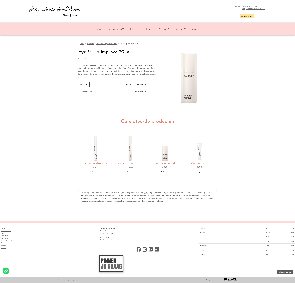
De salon (179, 29)
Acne (2, 233)
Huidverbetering (6, 231)
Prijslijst (134, 29)
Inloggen (74, 280)
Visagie (3, 245)
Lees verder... (83, 78)
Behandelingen (115, 29)
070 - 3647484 (105, 237)
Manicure (4, 243)
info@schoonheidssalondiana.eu (254, 9)
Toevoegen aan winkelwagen (136, 84)
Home (98, 29)
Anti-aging (4, 238)
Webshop (162, 29)
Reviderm (90, 44)
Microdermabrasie (7, 240)
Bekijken (95, 172)
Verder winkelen (141, 91)
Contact (195, 29)
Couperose (4, 236)
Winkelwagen (87, 91)
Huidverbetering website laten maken (211, 280)
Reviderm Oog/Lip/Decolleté (106, 44)
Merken (148, 29)
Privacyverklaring (63, 280)
